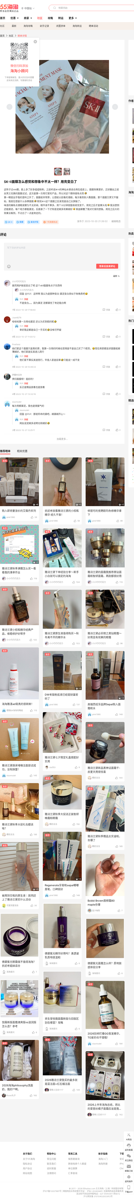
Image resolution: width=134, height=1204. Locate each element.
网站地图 (27, 1173)
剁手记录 (44, 25)
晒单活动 (93, 25)
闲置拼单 (60, 25)
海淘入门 (103, 1159)
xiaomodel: (24, 410)
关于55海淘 (29, 1159)
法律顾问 (51, 1173)
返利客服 (51, 1168)
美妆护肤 (34, 222)
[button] (28, 8)
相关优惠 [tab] (22, 451)
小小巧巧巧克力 (19, 281)
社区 (2, 25)
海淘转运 (77, 25)
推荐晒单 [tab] (5, 451)
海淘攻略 (28, 25)
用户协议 (27, 1168)
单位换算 (72, 1168)
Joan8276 (16, 317)
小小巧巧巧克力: (27, 290)
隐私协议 (27, 1163)
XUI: (21, 299)
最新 (14, 25)
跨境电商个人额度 (77, 1163)
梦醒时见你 (17, 375)
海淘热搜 (103, 1163)
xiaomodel (16, 402)
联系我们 (51, 1163)
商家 (26, 18)
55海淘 (9, 8)
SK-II (10, 222)
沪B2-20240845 (95, 1191)
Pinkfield (16, 344)
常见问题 (51, 1159)
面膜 (21, 222)
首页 (2, 35)
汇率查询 (72, 1173)
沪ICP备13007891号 (52, 1191)
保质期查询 (74, 1159)
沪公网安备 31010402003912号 (98, 1196)
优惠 (13, 18)
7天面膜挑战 (51, 222)
